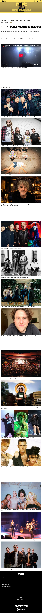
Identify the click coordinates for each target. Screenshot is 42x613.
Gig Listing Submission (5, 592)
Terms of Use (4, 582)
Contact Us (3, 594)
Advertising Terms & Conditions (6, 586)
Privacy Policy (4, 580)
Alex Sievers (10, 22)
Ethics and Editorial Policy (5, 584)
